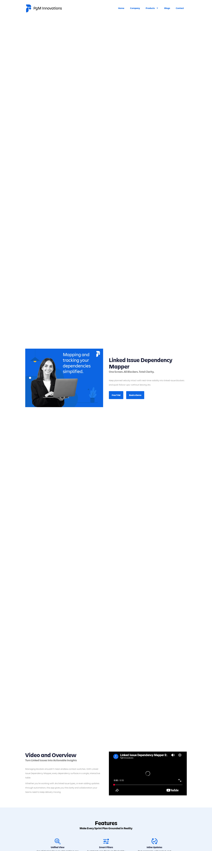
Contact (180, 8)
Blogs (167, 8)
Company (135, 8)
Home (121, 8)
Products (150, 8)
